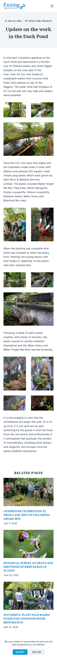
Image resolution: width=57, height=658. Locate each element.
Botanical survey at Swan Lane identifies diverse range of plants (28, 566)
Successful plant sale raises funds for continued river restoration (26, 618)
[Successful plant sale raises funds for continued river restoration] (28, 596)
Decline (36, 652)
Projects (47, 21)
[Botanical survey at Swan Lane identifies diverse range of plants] (28, 544)
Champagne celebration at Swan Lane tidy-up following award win (26, 515)
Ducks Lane (34, 21)
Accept (20, 652)
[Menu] (52, 6)
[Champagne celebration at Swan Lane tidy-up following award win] (28, 492)
